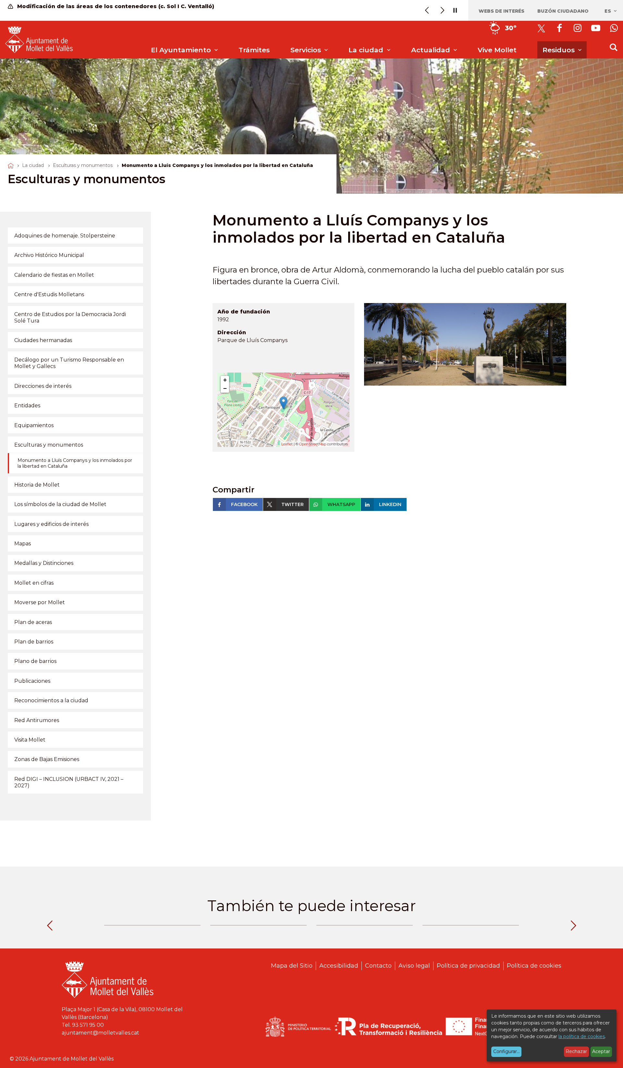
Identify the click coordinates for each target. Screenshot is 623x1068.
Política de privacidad (468, 965)
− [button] (225, 388)
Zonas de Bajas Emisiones (46, 759)
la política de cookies (581, 1036)
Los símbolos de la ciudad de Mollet (60, 504)
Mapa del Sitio (291, 965)
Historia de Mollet (37, 485)
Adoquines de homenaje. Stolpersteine (64, 236)
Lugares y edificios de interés (51, 524)
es (609, 11)
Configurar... (506, 1051)
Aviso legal (414, 965)
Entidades (27, 405)
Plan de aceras (33, 622)
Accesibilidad (338, 965)
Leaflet (287, 444)
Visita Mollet (29, 740)
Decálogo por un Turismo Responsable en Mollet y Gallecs (69, 363)
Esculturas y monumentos (83, 165)
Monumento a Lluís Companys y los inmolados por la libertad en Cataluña (75, 463)
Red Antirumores (36, 720)
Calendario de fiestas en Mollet (54, 275)
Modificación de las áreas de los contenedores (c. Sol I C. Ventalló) (115, 6)
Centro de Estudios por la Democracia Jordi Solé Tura (70, 317)
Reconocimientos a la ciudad (51, 700)
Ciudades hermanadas (43, 340)
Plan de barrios (33, 642)
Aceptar (601, 1051)
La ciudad (33, 165)
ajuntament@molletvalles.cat (100, 1033)
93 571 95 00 (88, 1025)
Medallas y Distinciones (43, 563)
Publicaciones (32, 681)
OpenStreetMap (312, 444)
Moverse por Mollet (39, 602)
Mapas (22, 543)
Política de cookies (534, 965)
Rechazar (576, 1051)
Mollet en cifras (34, 583)
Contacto (378, 965)
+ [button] (225, 379)
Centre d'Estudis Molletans (49, 294)
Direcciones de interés (42, 386)
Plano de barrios (35, 661)
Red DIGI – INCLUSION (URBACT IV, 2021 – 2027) (68, 782)
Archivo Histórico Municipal (49, 255)
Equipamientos (34, 425)
